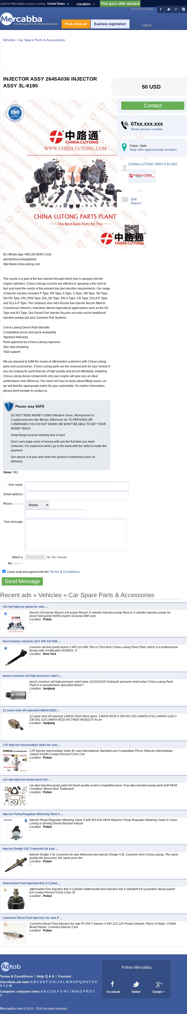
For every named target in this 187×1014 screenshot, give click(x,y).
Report (136, 203)
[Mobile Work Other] (37, 505)
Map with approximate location (153, 149)
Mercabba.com (11, 1008)
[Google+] (158, 984)
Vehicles (9, 40)
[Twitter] (136, 984)
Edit (134, 199)
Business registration (110, 24)
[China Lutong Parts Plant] (142, 181)
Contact (153, 105)
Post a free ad (75, 24)
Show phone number (147, 129)
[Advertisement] (94, 55)
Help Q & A (45, 976)
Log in (146, 25)
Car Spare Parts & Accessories (41, 40)
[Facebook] (112, 984)
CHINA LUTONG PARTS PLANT (153, 164)
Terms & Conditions (65, 572)
